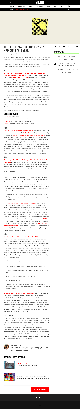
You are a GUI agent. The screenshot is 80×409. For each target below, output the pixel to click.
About (35, 403)
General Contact (40, 405)
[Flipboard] (64, 46)
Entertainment (21, 6)
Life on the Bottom (12, 116)
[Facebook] (60, 46)
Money (48, 6)
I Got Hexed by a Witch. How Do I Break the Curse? (19, 123)
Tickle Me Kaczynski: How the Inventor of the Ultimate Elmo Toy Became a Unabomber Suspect (33, 377)
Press (45, 403)
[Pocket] (68, 46)
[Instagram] (77, 46)
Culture (12, 6)
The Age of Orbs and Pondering (27, 365)
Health (30, 6)
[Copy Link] (73, 46)
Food (55, 6)
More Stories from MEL (40, 389)
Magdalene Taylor (18, 9)
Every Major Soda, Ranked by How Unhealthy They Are (20, 119)
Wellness (63, 6)
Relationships (40, 6)
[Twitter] (55, 46)
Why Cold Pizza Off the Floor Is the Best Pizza (18, 121)
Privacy (40, 403)
